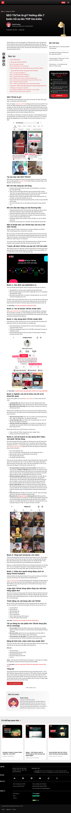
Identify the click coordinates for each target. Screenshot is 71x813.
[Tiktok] (48, 778)
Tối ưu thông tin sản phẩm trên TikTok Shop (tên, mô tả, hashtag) (24, 89)
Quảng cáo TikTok (10, 11)
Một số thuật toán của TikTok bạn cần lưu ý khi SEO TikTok (26, 68)
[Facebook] (23, 778)
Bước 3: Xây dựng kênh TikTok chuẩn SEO (19, 76)
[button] (3, 54)
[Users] (14, 778)
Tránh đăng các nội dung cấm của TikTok (19, 87)
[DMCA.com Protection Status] (35, 800)
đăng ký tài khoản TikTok (15, 311)
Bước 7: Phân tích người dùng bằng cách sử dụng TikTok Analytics (25, 83)
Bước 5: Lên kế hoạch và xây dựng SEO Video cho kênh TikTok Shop (25, 80)
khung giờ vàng (22, 496)
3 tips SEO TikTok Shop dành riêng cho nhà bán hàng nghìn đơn (28, 85)
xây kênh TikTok (23, 181)
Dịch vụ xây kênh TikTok (15, 683)
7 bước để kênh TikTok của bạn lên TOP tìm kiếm (24, 70)
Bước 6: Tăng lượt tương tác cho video (19, 81)
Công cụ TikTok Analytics (13, 580)
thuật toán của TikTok (21, 104)
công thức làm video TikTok (16, 446)
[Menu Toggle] (68, 2)
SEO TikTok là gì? (15, 59)
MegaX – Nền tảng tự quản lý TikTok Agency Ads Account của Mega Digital (35, 754)
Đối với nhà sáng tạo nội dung (16, 64)
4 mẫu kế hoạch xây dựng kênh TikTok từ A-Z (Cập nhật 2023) (31, 391)
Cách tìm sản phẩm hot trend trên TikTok (25, 305)
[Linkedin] (31, 778)
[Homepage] (2, 2)
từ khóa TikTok (29, 398)
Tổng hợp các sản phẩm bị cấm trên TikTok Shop (26, 620)
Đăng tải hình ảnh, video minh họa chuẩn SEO (20, 91)
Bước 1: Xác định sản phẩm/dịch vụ (18, 72)
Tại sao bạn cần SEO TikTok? (18, 62)
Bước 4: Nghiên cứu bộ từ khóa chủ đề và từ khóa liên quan (23, 78)
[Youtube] (40, 778)
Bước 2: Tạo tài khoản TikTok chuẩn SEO (19, 74)
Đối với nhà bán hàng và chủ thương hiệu (19, 66)
